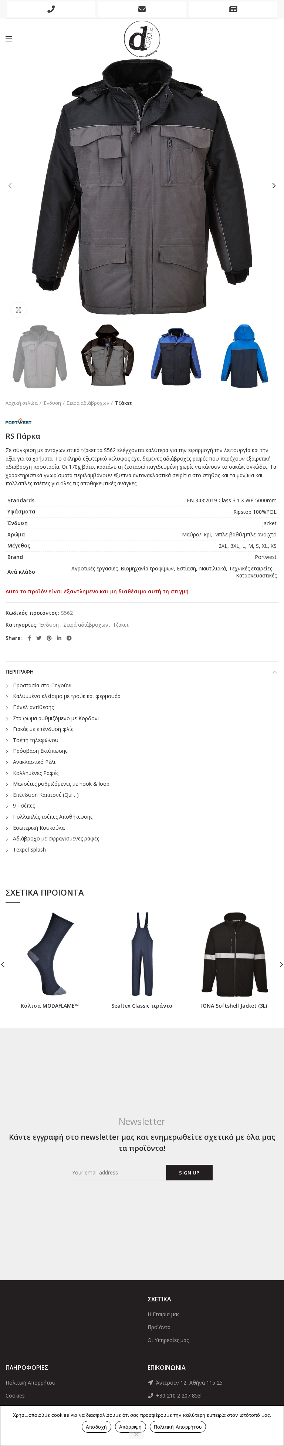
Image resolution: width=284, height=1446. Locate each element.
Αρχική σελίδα (22, 403)
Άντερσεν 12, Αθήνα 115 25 (189, 1382)
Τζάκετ (123, 403)
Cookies (15, 1395)
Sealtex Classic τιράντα (142, 1005)
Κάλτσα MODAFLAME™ (50, 1005)
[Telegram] (69, 638)
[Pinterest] (49, 638)
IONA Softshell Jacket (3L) (234, 1005)
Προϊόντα (159, 1327)
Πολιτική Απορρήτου (30, 1382)
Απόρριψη (130, 1427)
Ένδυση (52, 403)
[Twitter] (39, 638)
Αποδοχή (96, 1427)
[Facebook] (29, 638)
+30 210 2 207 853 (178, 1395)
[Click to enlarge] (18, 310)
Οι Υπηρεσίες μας (168, 1340)
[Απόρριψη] (136, 1434)
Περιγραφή (20, 671)
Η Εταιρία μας (163, 1314)
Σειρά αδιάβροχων (88, 403)
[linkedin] (59, 638)
